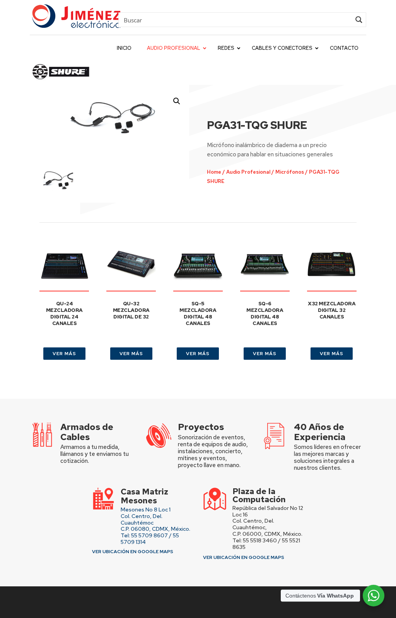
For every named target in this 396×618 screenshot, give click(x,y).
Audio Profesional (248, 172)
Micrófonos (289, 172)
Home (214, 172)
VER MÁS (64, 353)
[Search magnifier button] (359, 20)
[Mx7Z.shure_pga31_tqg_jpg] (114, 119)
